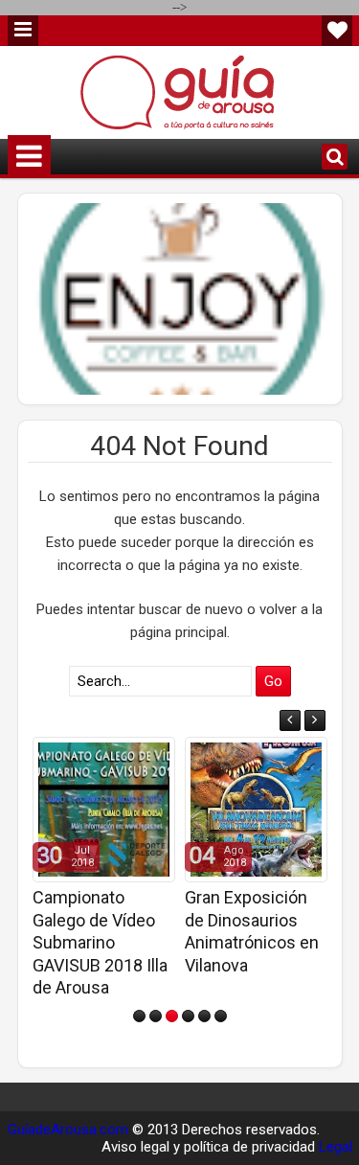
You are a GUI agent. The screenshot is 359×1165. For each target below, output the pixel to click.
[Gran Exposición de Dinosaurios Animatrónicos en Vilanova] (256, 809)
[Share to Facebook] (112, 756)
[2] (155, 1016)
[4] (188, 1016)
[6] (220, 1016)
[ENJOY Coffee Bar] (180, 299)
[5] (204, 1016)
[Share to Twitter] (133, 756)
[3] (172, 1016)
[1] (139, 1016)
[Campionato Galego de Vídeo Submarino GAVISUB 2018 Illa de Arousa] (103, 809)
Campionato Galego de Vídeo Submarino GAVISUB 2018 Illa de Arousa (100, 942)
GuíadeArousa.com (68, 1129)
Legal (335, 1146)
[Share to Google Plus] (154, 756)
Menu (23, 30)
